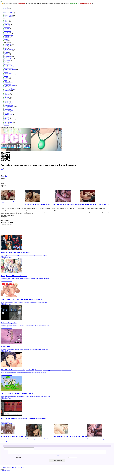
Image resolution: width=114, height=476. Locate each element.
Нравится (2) (3, 127)
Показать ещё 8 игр (5, 441)
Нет (1, 179)
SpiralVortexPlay (4, 176)
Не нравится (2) (10, 127)
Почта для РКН (4, 467)
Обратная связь (20, 467)
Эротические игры (5, 470)
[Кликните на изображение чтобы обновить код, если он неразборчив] (73, 455)
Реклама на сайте (13, 467)
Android (9, 172)
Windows (2, 172)
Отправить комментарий (57, 460)
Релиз (2, 169)
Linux (6, 172)
